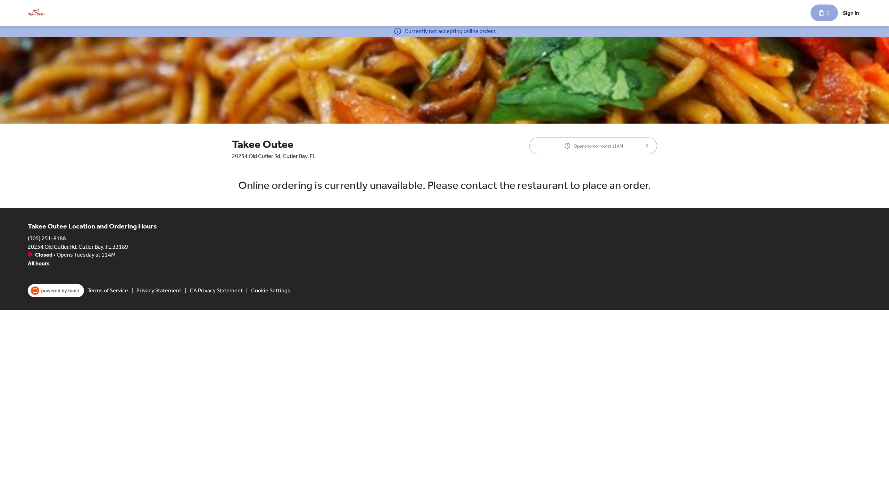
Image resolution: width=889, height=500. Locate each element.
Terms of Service (108, 290)
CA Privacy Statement (216, 290)
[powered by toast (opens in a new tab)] (56, 290)
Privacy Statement (158, 290)
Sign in (851, 13)
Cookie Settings (270, 290)
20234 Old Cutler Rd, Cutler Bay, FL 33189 (78, 246)
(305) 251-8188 (47, 238)
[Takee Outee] (36, 13)
